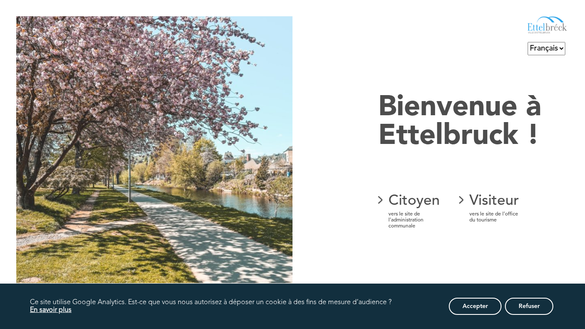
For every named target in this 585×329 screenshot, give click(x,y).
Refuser (529, 306)
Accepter (475, 306)
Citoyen (414, 211)
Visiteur (494, 208)
